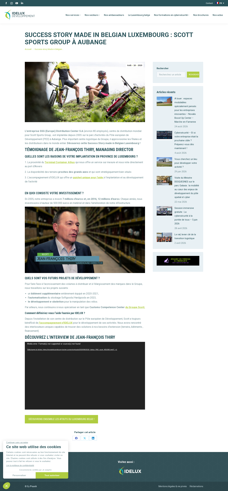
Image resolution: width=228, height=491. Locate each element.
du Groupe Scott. (135, 307)
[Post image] (164, 101)
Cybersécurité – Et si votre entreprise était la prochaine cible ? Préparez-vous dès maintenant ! (186, 140)
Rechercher (163, 68)
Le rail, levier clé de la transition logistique (185, 236)
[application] (85, 376)
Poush (33, 486)
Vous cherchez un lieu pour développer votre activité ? (185, 163)
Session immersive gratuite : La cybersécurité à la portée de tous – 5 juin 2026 (185, 216)
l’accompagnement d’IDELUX (55, 322)
